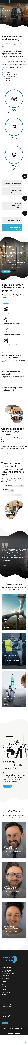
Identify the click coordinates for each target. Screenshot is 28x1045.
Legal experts (5, 1003)
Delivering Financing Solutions (10, 344)
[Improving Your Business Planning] (14, 319)
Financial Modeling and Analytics (11, 334)
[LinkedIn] (3, 1016)
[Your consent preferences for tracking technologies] (25, 1042)
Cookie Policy (17, 1033)
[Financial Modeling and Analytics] (14, 330)
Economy (14, 693)
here (5, 1026)
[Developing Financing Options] (14, 309)
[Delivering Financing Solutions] (14, 341)
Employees (15, 655)
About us (4, 984)
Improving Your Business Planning (11, 323)
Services (4, 986)
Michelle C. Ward (11, 928)
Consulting (7, 616)
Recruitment (15, 616)
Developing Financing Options (10, 313)
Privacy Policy (10, 1033)
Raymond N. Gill (10, 888)
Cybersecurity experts (6, 1004)
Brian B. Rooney (10, 848)
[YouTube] (6, 1016)
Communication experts (7, 1006)
